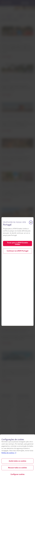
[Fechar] (30, 222)
